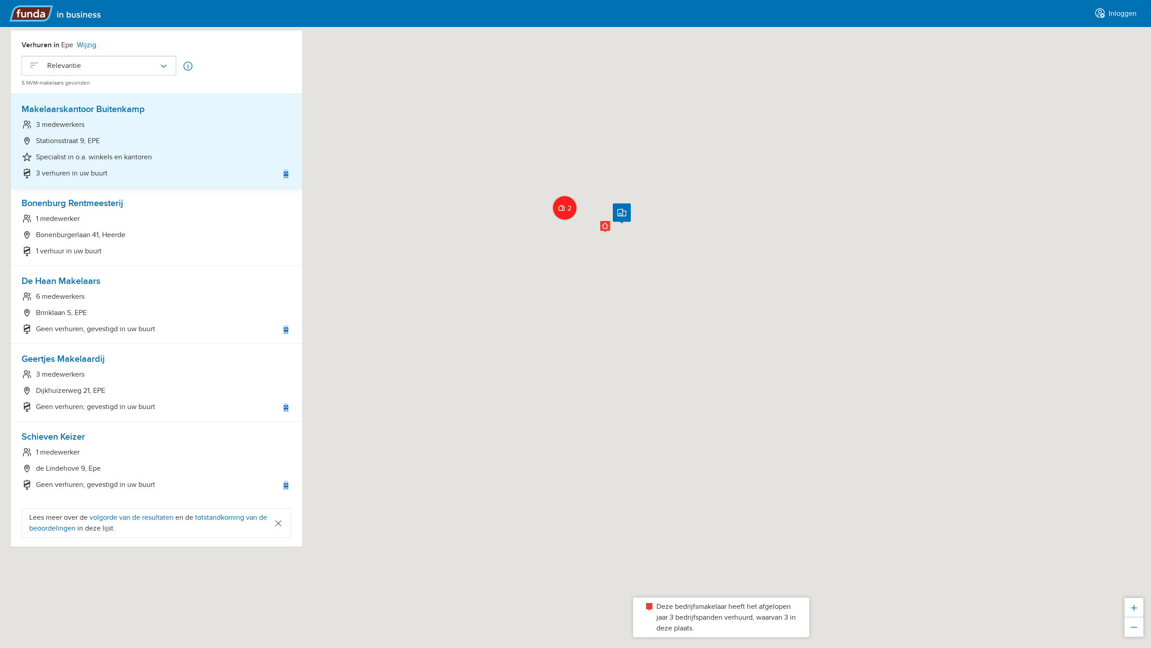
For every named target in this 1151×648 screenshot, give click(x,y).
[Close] (278, 522)
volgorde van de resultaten (131, 517)
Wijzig (86, 45)
